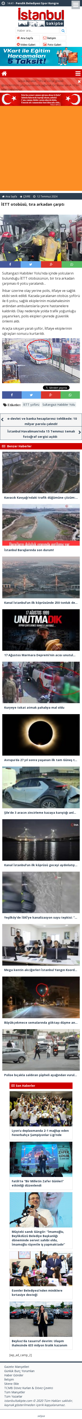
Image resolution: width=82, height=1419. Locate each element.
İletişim (51, 38)
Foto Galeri (54, 44)
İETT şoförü (31, 405)
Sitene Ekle (11, 1384)
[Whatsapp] (71, 264)
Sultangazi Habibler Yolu (58, 405)
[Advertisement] (41, 149)
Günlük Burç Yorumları (19, 1371)
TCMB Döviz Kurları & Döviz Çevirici (28, 1388)
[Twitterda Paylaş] (30, 264)
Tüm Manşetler (14, 1392)
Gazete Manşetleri (16, 1367)
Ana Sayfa (26, 38)
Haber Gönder (13, 1375)
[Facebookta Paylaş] (10, 264)
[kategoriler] (78, 73)
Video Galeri (27, 44)
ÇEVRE (26, 196)
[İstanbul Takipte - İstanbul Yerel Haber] (41, 16)
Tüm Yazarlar (13, 1396)
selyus (41, 1416)
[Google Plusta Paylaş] (51, 264)
